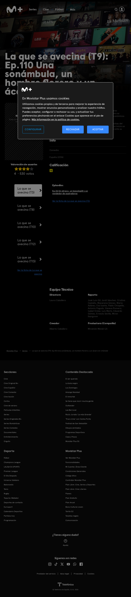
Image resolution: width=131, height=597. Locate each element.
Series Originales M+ (12, 419)
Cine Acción (9, 397)
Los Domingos (71, 388)
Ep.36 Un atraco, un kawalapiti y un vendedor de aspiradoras (70, 192)
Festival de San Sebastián (76, 423)
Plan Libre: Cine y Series (76, 489)
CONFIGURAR (33, 129)
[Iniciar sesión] (121, 9)
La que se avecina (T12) (26, 242)
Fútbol (59, 9)
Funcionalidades (73, 462)
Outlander (70, 405)
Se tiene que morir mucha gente (79, 401)
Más (72, 9)
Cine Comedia (10, 392)
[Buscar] (116, 9)
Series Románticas (12, 423)
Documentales (10, 432)
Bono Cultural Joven (74, 507)
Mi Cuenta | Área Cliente (76, 467)
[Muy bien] (31, 169)
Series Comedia (10, 428)
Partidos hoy (9, 516)
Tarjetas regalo (72, 516)
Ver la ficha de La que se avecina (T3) (71, 201)
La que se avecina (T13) (26, 259)
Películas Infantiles (12, 410)
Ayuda (65, 545)
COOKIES (90, 574)
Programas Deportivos (75, 432)
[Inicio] (15, 9)
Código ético (71, 476)
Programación (10, 520)
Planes (68, 493)
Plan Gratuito (71, 498)
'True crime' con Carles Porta (78, 419)
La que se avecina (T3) (26, 190)
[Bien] (28, 169)
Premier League (11, 471)
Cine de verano (10, 405)
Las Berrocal (71, 410)
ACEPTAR (98, 129)
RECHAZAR (73, 129)
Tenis (6, 489)
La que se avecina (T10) (26, 225)
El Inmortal (70, 397)
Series (33, 9)
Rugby (6, 493)
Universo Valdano (11, 480)
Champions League (12, 462)
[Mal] (20, 169)
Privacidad (78, 574)
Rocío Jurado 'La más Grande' (79, 414)
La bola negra (71, 383)
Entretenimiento (11, 437)
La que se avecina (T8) (26, 207)
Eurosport (8, 507)
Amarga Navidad (73, 392)
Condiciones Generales (76, 471)
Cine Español (9, 388)
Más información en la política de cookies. (56, 119)
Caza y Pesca (71, 437)
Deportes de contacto (13, 502)
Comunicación (72, 520)
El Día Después (10, 476)
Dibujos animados (73, 428)
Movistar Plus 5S (72, 441)
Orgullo (7, 441)
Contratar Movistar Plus (76, 480)
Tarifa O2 (69, 511)
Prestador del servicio (46, 574)
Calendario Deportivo (13, 511)
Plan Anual (70, 502)
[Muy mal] (16, 169)
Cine (46, 9)
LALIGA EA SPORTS (11, 467)
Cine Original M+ (11, 383)
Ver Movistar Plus (73, 458)
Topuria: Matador (11, 498)
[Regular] (24, 169)
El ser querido (72, 379)
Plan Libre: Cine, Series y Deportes (80, 485)
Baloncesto (8, 485)
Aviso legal (64, 574)
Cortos (7, 401)
